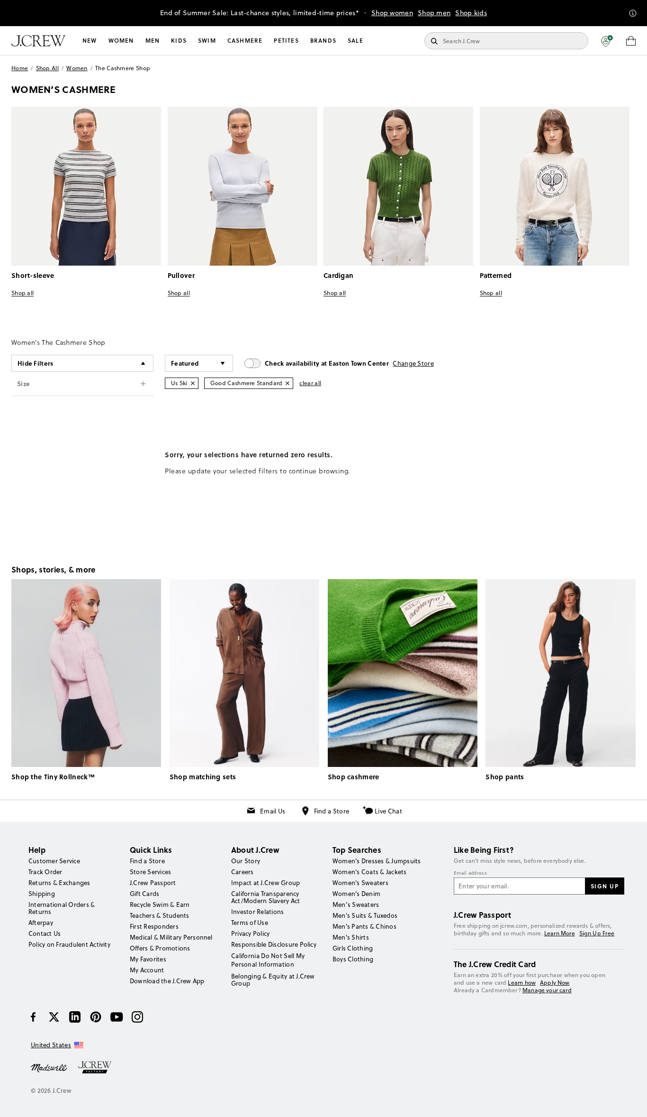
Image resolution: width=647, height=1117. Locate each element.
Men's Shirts (350, 937)
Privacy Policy (250, 933)
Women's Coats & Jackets (369, 872)
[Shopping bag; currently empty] (630, 40)
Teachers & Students (159, 915)
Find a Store (332, 811)
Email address (470, 873)
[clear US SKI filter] (193, 383)
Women (121, 41)
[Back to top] (630, 1100)
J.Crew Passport (153, 882)
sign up (605, 886)
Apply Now (555, 983)
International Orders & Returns (61, 908)
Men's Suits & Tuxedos (364, 915)
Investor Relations (257, 911)
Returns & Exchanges (59, 882)
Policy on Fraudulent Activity (69, 944)
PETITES (286, 41)
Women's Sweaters (360, 882)
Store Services (150, 872)
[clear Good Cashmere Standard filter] (287, 383)
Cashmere (245, 41)
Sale (355, 41)
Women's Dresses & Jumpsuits (376, 861)
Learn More (559, 933)
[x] (54, 1016)
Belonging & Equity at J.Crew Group (273, 980)
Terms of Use (249, 922)
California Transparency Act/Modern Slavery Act (265, 897)
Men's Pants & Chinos (364, 926)
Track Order (45, 872)
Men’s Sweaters (355, 904)
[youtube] (116, 1016)
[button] (606, 41)
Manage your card (547, 990)
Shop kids (471, 13)
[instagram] (137, 1016)
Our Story (245, 861)
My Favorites (148, 959)
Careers (242, 872)
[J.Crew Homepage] (38, 40)
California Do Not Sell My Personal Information (268, 960)
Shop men (434, 13)
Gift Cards (144, 893)
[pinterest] (95, 1016)
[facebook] (33, 1016)
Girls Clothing (352, 948)
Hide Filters (36, 363)
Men (152, 41)
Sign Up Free (597, 933)
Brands (323, 41)
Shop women (392, 13)
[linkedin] (74, 1016)
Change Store (413, 363)
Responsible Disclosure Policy (273, 944)
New (89, 41)
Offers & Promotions (160, 948)
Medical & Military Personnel (171, 937)
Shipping (41, 893)
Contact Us (44, 933)
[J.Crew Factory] (99, 1067)
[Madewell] (49, 1067)
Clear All (310, 383)
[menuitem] (90, 41)
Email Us (272, 811)
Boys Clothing (352, 959)
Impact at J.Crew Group (265, 882)
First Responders (154, 926)
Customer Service (54, 861)
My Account (147, 970)
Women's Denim (356, 893)
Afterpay (40, 922)
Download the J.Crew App (167, 981)
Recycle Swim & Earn (160, 904)
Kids (179, 41)
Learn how (522, 983)
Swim (207, 41)
